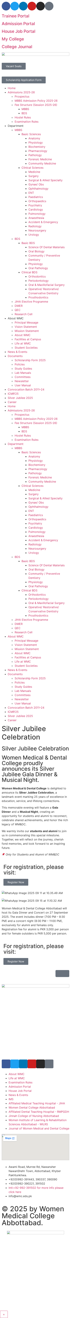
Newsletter (22, 381)
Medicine (34, 172)
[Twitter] (14, 6)
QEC (18, 310)
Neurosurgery (37, 230)
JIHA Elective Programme (31, 301)
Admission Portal (18, 23)
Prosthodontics (38, 297)
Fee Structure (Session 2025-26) (36, 105)
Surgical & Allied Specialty (45, 180)
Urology (33, 234)
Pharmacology (37, 151)
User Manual (23, 385)
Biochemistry (36, 146)
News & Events (17, 352)
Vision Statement (26, 326)
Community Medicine (42, 163)
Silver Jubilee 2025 (20, 398)
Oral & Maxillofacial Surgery (46, 285)
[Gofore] (49, 6)
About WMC (23, 335)
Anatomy (34, 138)
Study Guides (23, 368)
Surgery (33, 176)
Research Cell (23, 314)
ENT (31, 192)
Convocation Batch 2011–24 (26, 389)
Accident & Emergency (43, 222)
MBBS (25, 109)
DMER (19, 305)
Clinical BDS (29, 272)
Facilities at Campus (28, 339)
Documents (15, 356)
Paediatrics (35, 197)
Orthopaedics (37, 201)
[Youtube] (32, 6)
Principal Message (26, 322)
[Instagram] (40, 6)
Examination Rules (26, 121)
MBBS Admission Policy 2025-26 (36, 100)
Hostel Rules (23, 117)
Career (12, 402)
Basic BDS (28, 243)
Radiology (35, 226)
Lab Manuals (23, 372)
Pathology (35, 155)
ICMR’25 (13, 393)
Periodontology (38, 280)
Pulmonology (36, 213)
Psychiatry (35, 205)
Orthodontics (37, 276)
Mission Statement (27, 331)
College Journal (17, 46)
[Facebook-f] (6, 6)
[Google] (49, 1064)
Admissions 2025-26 (21, 92)
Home (12, 88)
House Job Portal (18, 31)
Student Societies (26, 347)
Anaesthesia (36, 218)
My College (13, 39)
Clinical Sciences (32, 167)
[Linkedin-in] (23, 6)
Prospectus (22, 96)
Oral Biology (36, 251)
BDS (24, 113)
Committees (23, 377)
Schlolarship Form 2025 (30, 360)
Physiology (35, 142)
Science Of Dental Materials (46, 247)
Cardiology (35, 209)
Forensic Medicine (40, 159)
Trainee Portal (15, 15)
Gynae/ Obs (36, 184)
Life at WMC (23, 343)
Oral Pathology (38, 268)
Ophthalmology (38, 188)
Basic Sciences (31, 134)
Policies (20, 364)
